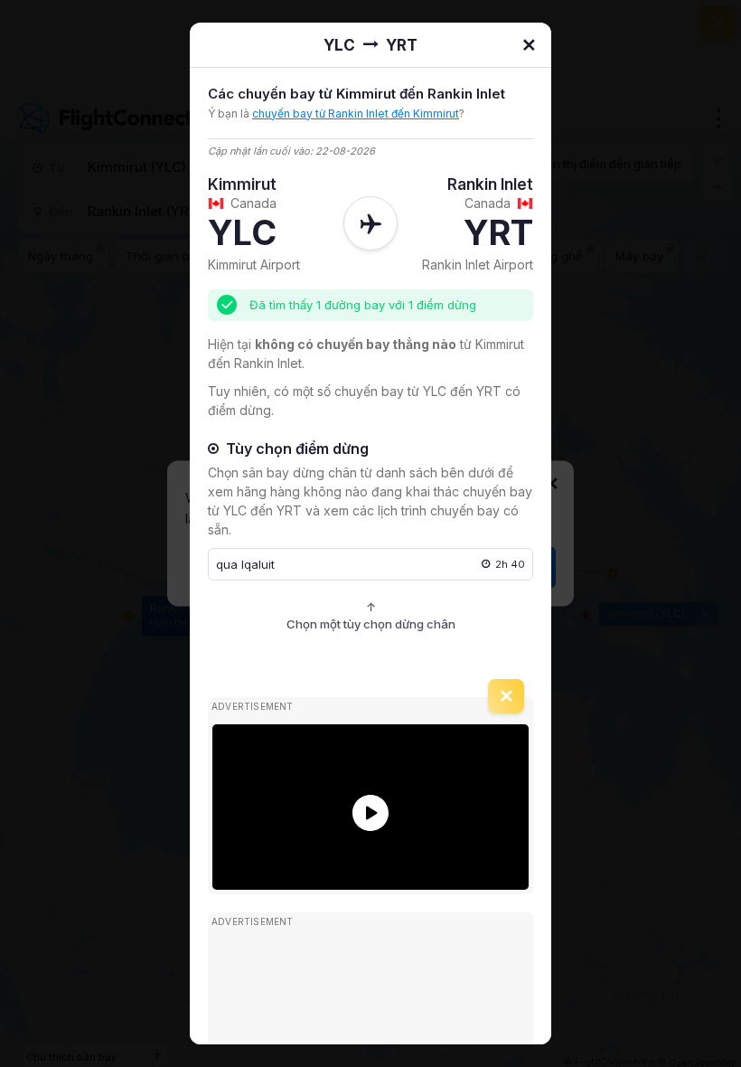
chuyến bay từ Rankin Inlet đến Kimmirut (355, 113)
